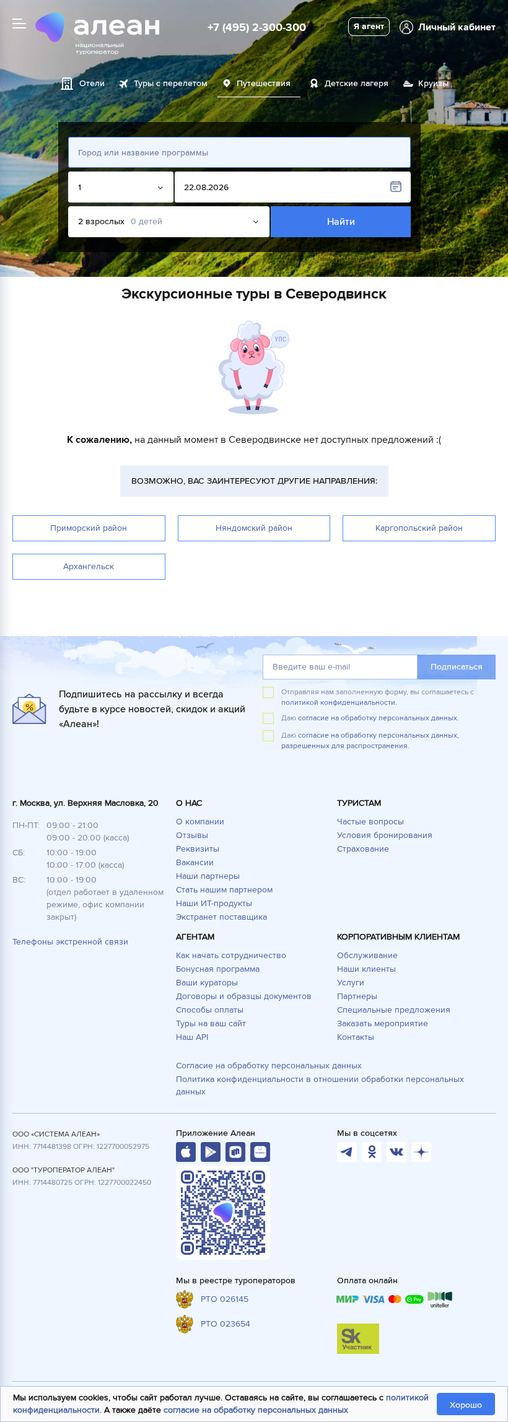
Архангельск (88, 566)
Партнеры (357, 996)
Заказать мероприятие (382, 1023)
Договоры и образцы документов (244, 996)
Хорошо (466, 1405)
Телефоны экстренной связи (70, 941)
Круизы (433, 83)
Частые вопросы (370, 821)
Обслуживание (367, 955)
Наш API (192, 1037)
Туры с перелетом (171, 83)
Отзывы (192, 835)
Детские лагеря (356, 83)
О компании (200, 821)
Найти (341, 222)
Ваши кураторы (207, 982)
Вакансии (195, 862)
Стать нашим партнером (224, 889)
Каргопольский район (419, 528)
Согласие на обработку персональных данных (269, 1065)
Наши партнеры (208, 876)
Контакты (355, 1037)
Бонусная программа (218, 969)
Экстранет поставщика (221, 917)
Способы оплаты (209, 1010)
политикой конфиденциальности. (339, 702)
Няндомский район (254, 528)
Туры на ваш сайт (211, 1023)
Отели (92, 83)
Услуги (350, 982)
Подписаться (457, 666)
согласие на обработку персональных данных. (378, 718)
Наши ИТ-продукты (214, 903)
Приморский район (88, 528)
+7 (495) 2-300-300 (257, 27)
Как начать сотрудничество (231, 955)
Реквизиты (197, 849)
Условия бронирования (384, 835)
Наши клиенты (366, 969)
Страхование (363, 849)
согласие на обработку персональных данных (256, 1410)
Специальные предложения (393, 1010)
